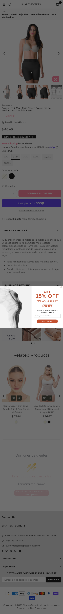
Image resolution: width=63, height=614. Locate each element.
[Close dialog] (61, 287)
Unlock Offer (47, 321)
